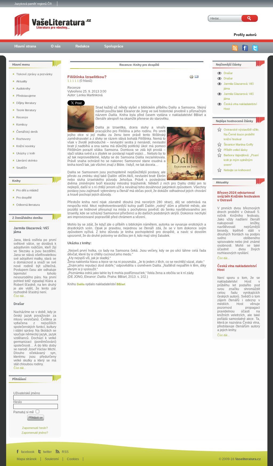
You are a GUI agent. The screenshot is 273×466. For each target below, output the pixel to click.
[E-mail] (196, 77)
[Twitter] (255, 50)
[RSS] (235, 50)
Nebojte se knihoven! (237, 170)
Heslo (17, 402)
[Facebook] (245, 50)
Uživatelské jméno (26, 393)
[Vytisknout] (191, 77)
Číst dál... (223, 258)
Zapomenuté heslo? (35, 427)
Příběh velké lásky (236, 149)
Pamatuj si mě (23, 412)
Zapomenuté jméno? (35, 432)
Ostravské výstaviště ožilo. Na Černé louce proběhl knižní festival (241, 134)
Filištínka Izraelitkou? (87, 77)
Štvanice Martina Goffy (238, 144)
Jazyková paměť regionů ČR (33, 3)
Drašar (228, 73)
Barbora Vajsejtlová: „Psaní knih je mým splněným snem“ (241, 160)
